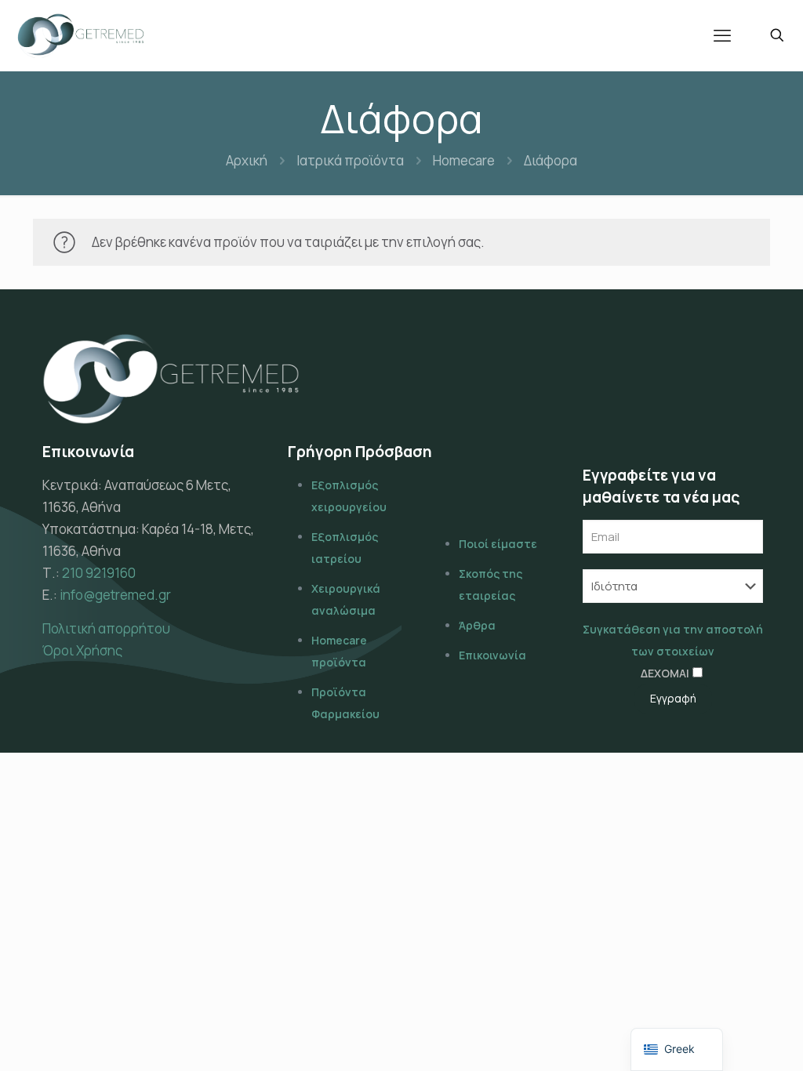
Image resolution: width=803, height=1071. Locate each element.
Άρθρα (477, 625)
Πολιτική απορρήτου (106, 628)
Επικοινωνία (492, 655)
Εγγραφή (673, 698)
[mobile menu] (722, 35)
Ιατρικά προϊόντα (350, 160)
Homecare (464, 160)
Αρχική (246, 160)
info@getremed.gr (115, 595)
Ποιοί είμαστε (498, 543)
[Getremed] (80, 35)
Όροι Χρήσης (82, 650)
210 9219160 (99, 573)
